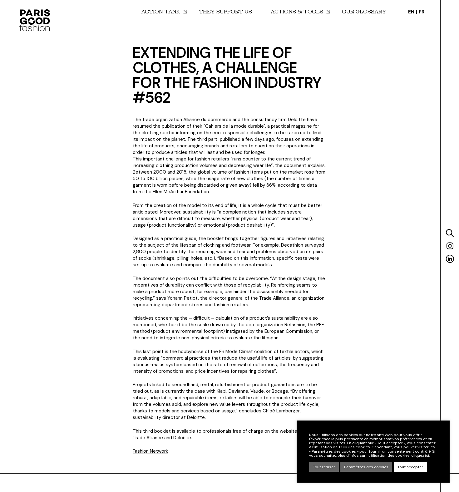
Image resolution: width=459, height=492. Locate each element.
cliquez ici (420, 456)
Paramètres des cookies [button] (366, 467)
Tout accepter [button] (410, 467)
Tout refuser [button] (324, 467)
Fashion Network (150, 451)
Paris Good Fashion (34, 20)
